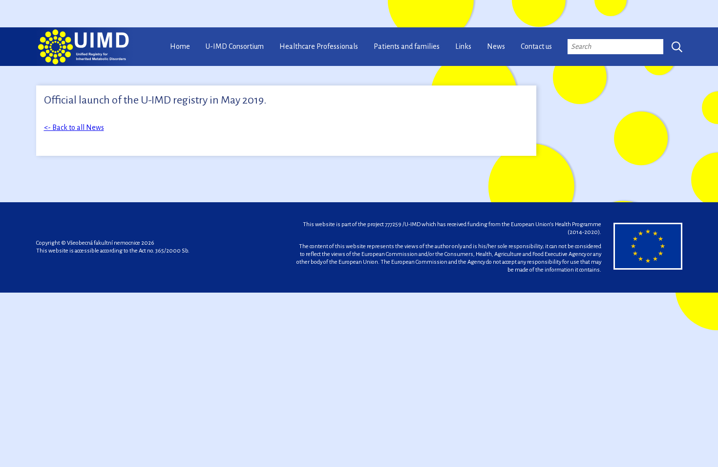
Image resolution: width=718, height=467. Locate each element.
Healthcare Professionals (318, 46)
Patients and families (407, 46)
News (496, 46)
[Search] (677, 47)
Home (180, 46)
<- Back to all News (74, 127)
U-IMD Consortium (235, 46)
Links (463, 46)
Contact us (536, 46)
